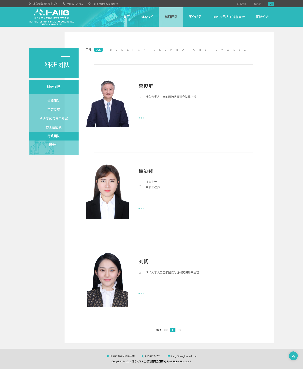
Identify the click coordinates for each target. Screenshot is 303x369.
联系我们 (242, 3)
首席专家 (53, 110)
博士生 (53, 145)
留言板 (257, 3)
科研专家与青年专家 (53, 118)
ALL (98, 49)
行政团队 (53, 136)
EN (271, 4)
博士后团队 (54, 127)
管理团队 (53, 101)
